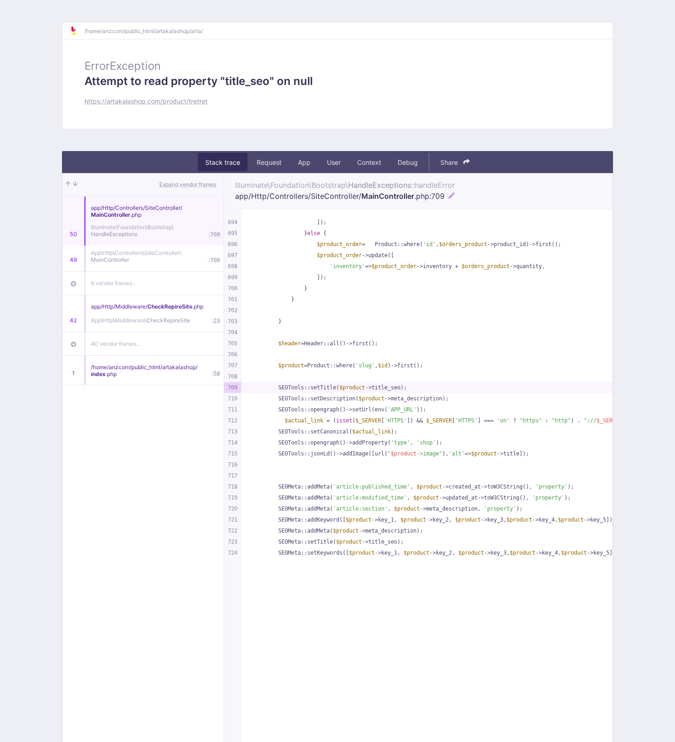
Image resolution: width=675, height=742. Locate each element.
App (304, 162)
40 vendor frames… (116, 343)
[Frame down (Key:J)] (75, 184)
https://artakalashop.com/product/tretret (146, 101)
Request (269, 162)
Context (369, 162)
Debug (408, 162)
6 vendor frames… (114, 283)
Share (450, 162)
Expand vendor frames (187, 184)
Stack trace (222, 162)
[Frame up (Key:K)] (68, 184)
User (334, 162)
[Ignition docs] (77, 30)
